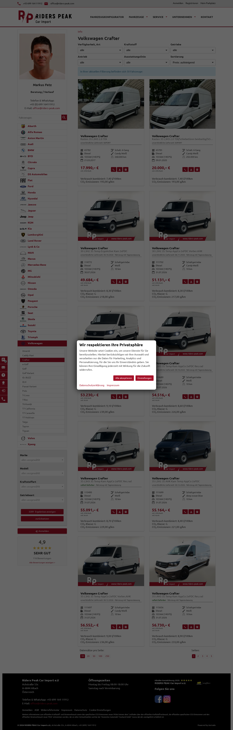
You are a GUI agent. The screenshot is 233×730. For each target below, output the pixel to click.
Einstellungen (145, 378)
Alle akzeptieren (123, 378)
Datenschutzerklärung (91, 385)
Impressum (113, 385)
